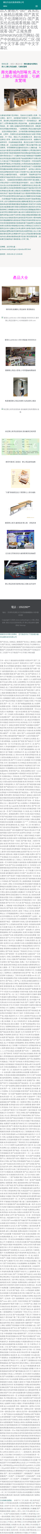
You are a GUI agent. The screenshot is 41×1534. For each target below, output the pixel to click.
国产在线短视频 (18, 1315)
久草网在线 (33, 822)
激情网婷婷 (20, 1298)
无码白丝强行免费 (30, 1245)
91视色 (25, 924)
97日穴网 (10, 989)
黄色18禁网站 (30, 1043)
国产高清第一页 (22, 1156)
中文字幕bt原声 (21, 1110)
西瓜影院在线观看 (14, 798)
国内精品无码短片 (19, 795)
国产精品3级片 (29, 690)
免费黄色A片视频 (21, 1533)
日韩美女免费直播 (17, 1258)
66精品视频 (13, 1083)
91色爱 (25, 1210)
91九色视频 (25, 760)
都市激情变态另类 (14, 1121)
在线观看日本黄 (20, 1080)
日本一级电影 (23, 1067)
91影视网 (36, 722)
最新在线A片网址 (11, 983)
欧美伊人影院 (17, 911)
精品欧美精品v (35, 1277)
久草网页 (31, 1067)
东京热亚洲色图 (32, 1401)
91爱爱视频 (22, 838)
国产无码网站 (23, 1226)
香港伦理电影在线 (31, 755)
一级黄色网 (15, 922)
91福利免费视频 (34, 1376)
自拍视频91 (18, 822)
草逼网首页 (28, 765)
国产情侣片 (11, 1360)
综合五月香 (4, 806)
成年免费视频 (7, 1401)
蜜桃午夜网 (36, 1105)
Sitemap (22, 625)
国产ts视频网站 (21, 1059)
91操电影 (21, 1255)
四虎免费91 (8, 795)
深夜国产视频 (7, 1349)
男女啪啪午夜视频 (31, 884)
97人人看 (19, 1360)
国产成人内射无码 (14, 685)
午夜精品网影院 (27, 946)
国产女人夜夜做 (6, 1158)
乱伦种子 (16, 663)
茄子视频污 (9, 752)
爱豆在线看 (11, 1000)
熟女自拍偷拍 (28, 1053)
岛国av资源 (33, 992)
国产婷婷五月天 (22, 1123)
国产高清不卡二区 (15, 1366)
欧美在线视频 (23, 965)
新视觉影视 (8, 986)
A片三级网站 (10, 1008)
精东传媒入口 (10, 755)
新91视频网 (16, 830)
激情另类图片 (33, 857)
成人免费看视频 (24, 1508)
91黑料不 (7, 1296)
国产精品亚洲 (5, 1032)
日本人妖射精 (25, 1016)
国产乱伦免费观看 (27, 1199)
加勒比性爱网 (14, 725)
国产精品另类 (14, 1363)
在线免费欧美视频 (6, 720)
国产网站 (5, 900)
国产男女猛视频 (31, 1220)
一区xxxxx (37, 709)
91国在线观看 (23, 978)
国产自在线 (27, 1048)
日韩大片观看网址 (15, 897)
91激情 (20, 1382)
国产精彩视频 (31, 784)
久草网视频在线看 (14, 946)
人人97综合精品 (8, 1051)
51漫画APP (31, 1097)
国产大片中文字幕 (12, 938)
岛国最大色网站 (27, 1296)
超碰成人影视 (9, 870)
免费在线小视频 (11, 854)
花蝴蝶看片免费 (9, 698)
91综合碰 (33, 1207)
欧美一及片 (11, 1298)
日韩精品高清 (19, 1064)
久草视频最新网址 (12, 913)
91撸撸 (33, 1508)
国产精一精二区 (31, 973)
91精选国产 (36, 1029)
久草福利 (25, 738)
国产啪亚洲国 (21, 1196)
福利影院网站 (9, 808)
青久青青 (19, 1261)
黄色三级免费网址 (14, 957)
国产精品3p (25, 1207)
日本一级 (28, 1180)
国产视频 (32, 1379)
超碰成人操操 (32, 795)
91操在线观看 (31, 1234)
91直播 (4, 927)
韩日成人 (3, 1218)
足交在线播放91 (18, 677)
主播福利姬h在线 (18, 973)
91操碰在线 (22, 693)
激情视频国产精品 (20, 779)
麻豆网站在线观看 (24, 1029)
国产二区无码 (28, 1333)
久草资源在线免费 (12, 1503)
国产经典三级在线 (12, 951)
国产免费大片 (14, 1347)
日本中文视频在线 (6, 1172)
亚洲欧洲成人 (7, 776)
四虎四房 (10, 1285)
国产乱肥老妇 (19, 1185)
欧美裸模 (37, 730)
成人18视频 (19, 1269)
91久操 (18, 903)
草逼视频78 (33, 967)
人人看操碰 (8, 905)
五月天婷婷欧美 (11, 878)
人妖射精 (14, 741)
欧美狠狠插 (9, 1064)
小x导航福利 (29, 1290)
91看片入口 (19, 1304)
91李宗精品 (33, 1223)
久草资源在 (4, 1107)
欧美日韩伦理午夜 (23, 1352)
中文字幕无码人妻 (17, 744)
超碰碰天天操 (32, 746)
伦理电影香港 (33, 1045)
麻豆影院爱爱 (21, 1000)
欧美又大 (26, 865)
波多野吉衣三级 (29, 1070)
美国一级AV (16, 733)
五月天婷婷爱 (26, 1032)
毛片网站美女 (31, 1339)
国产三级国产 (30, 1002)
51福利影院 (17, 1312)
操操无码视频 (10, 1156)
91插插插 (12, 1175)
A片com (5, 1320)
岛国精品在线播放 (33, 1393)
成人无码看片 (14, 1045)
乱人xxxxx (21, 1250)
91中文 (29, 1075)
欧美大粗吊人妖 (15, 1266)
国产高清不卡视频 (14, 876)
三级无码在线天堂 (22, 1169)
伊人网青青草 (18, 927)
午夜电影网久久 (10, 784)
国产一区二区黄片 (10, 1088)
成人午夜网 (34, 811)
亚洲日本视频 (28, 932)
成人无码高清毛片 (20, 1021)
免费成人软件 (10, 1040)
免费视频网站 (25, 1277)
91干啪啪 (27, 1382)
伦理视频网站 (19, 1043)
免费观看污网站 (11, 1183)
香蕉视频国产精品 (24, 1161)
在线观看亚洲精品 (31, 943)
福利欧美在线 (19, 1247)
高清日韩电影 (23, 1301)
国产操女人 (10, 981)
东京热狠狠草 (22, 919)
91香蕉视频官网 (25, 1503)
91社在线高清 (14, 857)
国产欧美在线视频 (6, 695)
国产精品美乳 (14, 881)
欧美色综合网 (19, 695)
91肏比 (10, 1274)
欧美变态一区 (10, 668)
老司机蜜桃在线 (11, 825)
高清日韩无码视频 (17, 970)
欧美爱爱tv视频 (14, 1099)
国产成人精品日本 (29, 1172)
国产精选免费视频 (33, 1242)
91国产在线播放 (34, 1156)
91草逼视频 (23, 1368)
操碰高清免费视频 (13, 849)
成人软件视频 (31, 1000)
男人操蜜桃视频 (25, 881)
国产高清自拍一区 (21, 1215)
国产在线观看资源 (10, 819)
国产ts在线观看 (5, 1234)
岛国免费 (18, 1051)
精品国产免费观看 (31, 989)
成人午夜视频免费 (29, 1366)
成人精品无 (35, 1255)
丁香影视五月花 (23, 1142)
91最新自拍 (32, 978)
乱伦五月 (14, 1226)
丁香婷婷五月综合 (26, 951)
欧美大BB (21, 878)
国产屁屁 (21, 741)
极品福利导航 (5, 1323)
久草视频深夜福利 (26, 1188)
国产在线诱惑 (12, 1250)
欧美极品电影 (31, 808)
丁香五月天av (27, 1312)
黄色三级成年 (16, 1032)
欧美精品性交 (9, 790)
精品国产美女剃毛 (10, 730)
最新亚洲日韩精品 (10, 965)
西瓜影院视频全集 (12, 1336)
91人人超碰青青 (30, 1271)
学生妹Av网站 (7, 682)
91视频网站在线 (12, 768)
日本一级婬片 (24, 679)
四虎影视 (24, 876)
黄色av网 (28, 1064)
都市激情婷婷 (33, 922)
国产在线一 (36, 798)
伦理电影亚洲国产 (33, 908)
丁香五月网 (15, 967)
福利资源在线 (30, 768)
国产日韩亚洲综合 (10, 1263)
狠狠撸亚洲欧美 (11, 693)
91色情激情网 (12, 773)
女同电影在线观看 (24, 1395)
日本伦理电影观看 (30, 1522)
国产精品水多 (28, 1309)
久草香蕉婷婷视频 (30, 1516)
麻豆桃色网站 (35, 1384)
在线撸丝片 (21, 892)
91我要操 (11, 1059)
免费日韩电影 (28, 787)
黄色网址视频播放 (22, 1040)
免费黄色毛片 (19, 720)
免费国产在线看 (10, 1123)
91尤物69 (33, 994)
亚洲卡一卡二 (26, 1153)
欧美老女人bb (31, 860)
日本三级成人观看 (9, 1129)
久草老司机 (31, 1514)
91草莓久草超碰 (34, 779)
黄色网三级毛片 (27, 1306)
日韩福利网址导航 (14, 1191)
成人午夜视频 (9, 1043)
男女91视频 (25, 1121)
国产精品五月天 (10, 1010)
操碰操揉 (21, 1390)
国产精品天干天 (31, 741)
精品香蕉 (33, 889)
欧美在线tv (13, 1212)
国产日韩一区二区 (27, 843)
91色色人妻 (23, 922)
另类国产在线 (18, 1053)
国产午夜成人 (19, 835)
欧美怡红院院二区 (33, 763)
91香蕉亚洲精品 (29, 1061)
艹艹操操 (22, 827)
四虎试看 (22, 806)
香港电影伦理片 (27, 957)
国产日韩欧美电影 (15, 811)
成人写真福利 (18, 986)
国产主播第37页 (10, 1261)
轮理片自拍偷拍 (23, 1140)
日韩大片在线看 (25, 913)
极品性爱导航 (12, 868)
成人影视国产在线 (6, 935)
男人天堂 (29, 1150)
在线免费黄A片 (16, 738)
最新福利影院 (29, 1185)
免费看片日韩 (33, 1368)
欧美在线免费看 (30, 935)
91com (26, 1158)
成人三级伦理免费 (12, 687)
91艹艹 (25, 822)
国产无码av (36, 1115)
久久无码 (35, 1328)
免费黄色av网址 (34, 1210)
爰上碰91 (31, 1358)
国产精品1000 (26, 1166)
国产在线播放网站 (15, 932)
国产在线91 (30, 948)
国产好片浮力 (10, 903)
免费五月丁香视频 (27, 1099)
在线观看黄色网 (15, 1358)
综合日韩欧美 (19, 765)
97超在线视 (15, 1277)
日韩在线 (16, 776)
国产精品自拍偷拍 (16, 1118)
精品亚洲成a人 (32, 1253)
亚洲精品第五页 (11, 1029)
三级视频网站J (7, 1312)
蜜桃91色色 (9, 1048)
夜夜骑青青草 (24, 717)
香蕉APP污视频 (29, 1008)
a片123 (36, 1150)
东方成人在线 (16, 930)
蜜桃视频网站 (21, 1075)
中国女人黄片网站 (15, 1522)
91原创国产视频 (22, 846)
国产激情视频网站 (27, 749)
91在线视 (34, 1524)
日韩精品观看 (33, 919)
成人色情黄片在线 (18, 943)
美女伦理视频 (9, 666)
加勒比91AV (4, 1379)
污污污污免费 (9, 1145)
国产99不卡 (4, 1083)
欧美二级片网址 (13, 1280)
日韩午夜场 (32, 1129)
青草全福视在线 (15, 900)
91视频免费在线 (27, 1341)
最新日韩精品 (29, 835)
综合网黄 (35, 1102)
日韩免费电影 (28, 897)
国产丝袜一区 (29, 800)
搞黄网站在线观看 (22, 1072)
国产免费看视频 (32, 1113)
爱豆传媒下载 (10, 1317)
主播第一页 (6, 967)
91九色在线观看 (21, 1228)
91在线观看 (14, 1379)
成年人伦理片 (13, 1301)
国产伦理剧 (30, 1164)
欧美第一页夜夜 (11, 706)
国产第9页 (11, 1110)
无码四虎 (33, 865)
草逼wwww (36, 1269)
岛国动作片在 (18, 1070)
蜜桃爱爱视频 (35, 706)
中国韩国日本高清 (25, 773)
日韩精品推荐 (7, 1150)
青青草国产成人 (15, 771)
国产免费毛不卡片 (24, 1328)
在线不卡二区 (19, 1500)
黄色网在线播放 (15, 1341)
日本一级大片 (5, 660)
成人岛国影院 (12, 1148)
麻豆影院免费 (7, 1309)
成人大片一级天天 (17, 1237)
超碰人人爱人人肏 (18, 1511)
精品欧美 (14, 1355)
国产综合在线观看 (22, 668)
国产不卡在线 (16, 760)
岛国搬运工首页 (18, 1078)
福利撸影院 (9, 873)
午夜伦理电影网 (18, 905)
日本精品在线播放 (30, 1261)
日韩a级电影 (31, 1218)
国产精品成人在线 (28, 903)
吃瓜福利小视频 (23, 854)
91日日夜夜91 (21, 746)
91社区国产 (30, 666)
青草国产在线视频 (26, 725)
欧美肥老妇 (4, 1212)
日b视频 (38, 970)
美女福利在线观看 (15, 1320)
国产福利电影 (21, 959)
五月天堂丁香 (18, 1309)
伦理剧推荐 (18, 1172)
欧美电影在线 (14, 1105)
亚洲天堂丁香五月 (18, 1035)
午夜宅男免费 (19, 790)
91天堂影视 (36, 1298)
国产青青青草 (14, 1368)
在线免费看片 (19, 1180)
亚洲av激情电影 (34, 1021)
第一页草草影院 (34, 1215)
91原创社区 (23, 1045)
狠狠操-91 (3, 1059)
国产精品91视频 (6, 1245)
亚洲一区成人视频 (9, 959)
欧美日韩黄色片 (11, 1223)
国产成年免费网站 (9, 889)
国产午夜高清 (14, 1126)
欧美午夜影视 (16, 1519)
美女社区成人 (9, 1180)
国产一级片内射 (13, 717)
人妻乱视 (10, 803)
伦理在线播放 (19, 714)
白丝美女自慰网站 (21, 1376)
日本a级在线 (35, 1355)
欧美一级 (28, 1500)
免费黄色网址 (23, 1282)
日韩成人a (11, 1374)
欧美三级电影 (12, 1282)
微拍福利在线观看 (17, 660)
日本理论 (14, 1255)
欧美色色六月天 (26, 722)
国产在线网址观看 (12, 1086)
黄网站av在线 (24, 1379)
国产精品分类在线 (28, 830)
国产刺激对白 (29, 1387)
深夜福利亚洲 (26, 1266)
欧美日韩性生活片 (19, 1164)
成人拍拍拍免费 (34, 895)
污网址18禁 (4, 1366)
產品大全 (19, 64)
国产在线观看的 (8, 1376)
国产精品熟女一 (24, 792)
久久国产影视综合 (26, 776)
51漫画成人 (9, 975)
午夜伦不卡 (4, 725)
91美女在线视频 (18, 817)
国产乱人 (18, 981)
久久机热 (26, 811)
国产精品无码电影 (9, 701)
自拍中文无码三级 (12, 1506)
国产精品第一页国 (12, 1037)
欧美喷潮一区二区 (22, 1344)
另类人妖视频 (7, 1137)
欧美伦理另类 (19, 1387)
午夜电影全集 (25, 849)
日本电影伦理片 (23, 997)
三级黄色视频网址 (31, 1201)
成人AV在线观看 (24, 1355)
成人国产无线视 (6, 1164)
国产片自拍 (22, 948)
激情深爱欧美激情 (21, 1056)
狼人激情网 (26, 1320)
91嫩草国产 (28, 1323)
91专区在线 (11, 1002)
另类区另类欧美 (25, 1037)
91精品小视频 (16, 1403)
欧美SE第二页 (21, 1175)
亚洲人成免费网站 (19, 682)
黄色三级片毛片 (10, 940)
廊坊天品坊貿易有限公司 (15, 622)
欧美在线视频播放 (17, 1239)
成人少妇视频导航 (24, 886)
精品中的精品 (35, 814)
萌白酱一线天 (30, 1204)
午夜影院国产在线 (18, 1234)
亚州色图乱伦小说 (9, 916)
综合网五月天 (31, 873)
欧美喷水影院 (12, 838)
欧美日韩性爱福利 (9, 1134)
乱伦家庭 (32, 738)
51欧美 (27, 817)
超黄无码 (29, 1250)
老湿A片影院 (5, 1118)
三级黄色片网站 (25, 1102)
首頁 (12, 64)
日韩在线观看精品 (10, 1067)
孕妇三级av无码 (25, 1177)
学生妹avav (34, 1016)
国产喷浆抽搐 (34, 1183)
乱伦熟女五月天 (6, 709)
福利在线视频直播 (26, 709)
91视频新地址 (33, 1331)
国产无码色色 (17, 1061)
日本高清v (12, 1352)
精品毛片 (31, 1134)
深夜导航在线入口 (33, 1530)
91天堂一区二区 (20, 1218)
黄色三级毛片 (16, 1516)
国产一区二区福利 (6, 714)
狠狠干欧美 (20, 1002)
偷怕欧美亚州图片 (26, 687)
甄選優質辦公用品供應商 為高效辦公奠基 (20, 401)
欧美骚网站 (32, 1263)
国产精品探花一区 (25, 1083)
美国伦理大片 (25, 663)
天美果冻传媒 (29, 1013)
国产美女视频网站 (33, 1059)
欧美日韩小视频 (24, 1293)
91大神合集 (23, 895)
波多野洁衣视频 (23, 819)
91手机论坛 (23, 1331)
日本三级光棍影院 (10, 763)
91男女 (28, 806)
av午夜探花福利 (22, 1134)
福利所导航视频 (32, 1107)
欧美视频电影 (19, 1384)
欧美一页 (14, 1395)
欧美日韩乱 (34, 1091)
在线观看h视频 (7, 674)
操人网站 (26, 1524)
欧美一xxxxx (36, 771)
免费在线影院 (23, 1231)
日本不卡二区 (29, 744)
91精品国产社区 (27, 1191)
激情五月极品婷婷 (27, 685)
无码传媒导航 (33, 1123)
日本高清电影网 (19, 884)
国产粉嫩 (21, 1220)
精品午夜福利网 (20, 1253)
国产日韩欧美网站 (24, 1115)
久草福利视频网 (10, 746)
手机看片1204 (33, 870)
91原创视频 (13, 1293)
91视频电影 (30, 757)
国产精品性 (8, 663)
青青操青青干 (36, 1382)
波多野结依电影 (20, 728)
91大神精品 (22, 763)
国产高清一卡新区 (14, 841)
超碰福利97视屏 (8, 1304)
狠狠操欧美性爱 (22, 1010)
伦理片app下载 (7, 779)
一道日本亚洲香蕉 (20, 712)
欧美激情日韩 (24, 1086)
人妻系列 (3, 852)
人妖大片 (28, 1298)
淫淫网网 (36, 932)
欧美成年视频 (12, 1390)
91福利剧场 (22, 862)
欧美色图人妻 (35, 717)
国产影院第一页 (11, 954)
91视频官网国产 (34, 1056)
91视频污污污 (29, 1239)
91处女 (10, 927)
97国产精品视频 (6, 817)
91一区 (27, 1255)
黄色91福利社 (35, 1363)
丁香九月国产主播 (22, 1317)
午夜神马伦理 (21, 1339)
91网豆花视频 (12, 862)
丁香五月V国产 (30, 1137)
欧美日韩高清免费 (10, 1193)
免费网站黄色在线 (12, 1026)
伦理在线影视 (16, 1131)
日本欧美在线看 (21, 1242)
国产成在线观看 (19, 1204)
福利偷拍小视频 (20, 666)
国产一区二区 (13, 679)
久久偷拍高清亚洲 (26, 1026)
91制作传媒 (24, 992)
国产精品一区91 (19, 1290)
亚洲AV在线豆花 (20, 1285)
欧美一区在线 (33, 876)
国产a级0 (17, 674)
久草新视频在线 (8, 1056)
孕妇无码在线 (14, 1331)
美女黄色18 (23, 1126)
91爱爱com (30, 975)
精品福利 (10, 1218)
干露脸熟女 (4, 1358)
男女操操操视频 (29, 1519)
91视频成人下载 (6, 1061)
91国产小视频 (5, 1258)
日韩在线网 (24, 1005)
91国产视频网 (16, 1094)
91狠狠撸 (29, 728)
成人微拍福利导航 (31, 1390)
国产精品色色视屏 (6, 835)
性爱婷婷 (3, 1000)
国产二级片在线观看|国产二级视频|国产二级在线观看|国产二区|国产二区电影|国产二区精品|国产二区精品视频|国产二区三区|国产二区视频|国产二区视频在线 (20, 1476)
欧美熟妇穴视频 (18, 1137)
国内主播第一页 (16, 1024)
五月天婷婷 (27, 1374)
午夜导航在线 (5, 1024)
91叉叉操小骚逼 (8, 1269)
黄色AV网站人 (24, 1363)
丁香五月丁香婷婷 (31, 1315)
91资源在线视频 (10, 1075)
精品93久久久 (14, 1016)
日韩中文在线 (25, 814)
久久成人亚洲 (35, 1169)
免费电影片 (20, 940)
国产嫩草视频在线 (19, 1371)
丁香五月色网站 (30, 677)
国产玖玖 (14, 1328)
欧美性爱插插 (17, 782)
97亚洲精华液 (9, 690)
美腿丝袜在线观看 (14, 1207)
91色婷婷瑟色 (11, 919)
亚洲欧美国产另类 (6, 1387)
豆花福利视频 (12, 1140)
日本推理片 (11, 1113)
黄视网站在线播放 (10, 948)
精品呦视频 (23, 1347)
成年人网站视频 (11, 1231)
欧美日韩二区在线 (18, 1530)
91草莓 (22, 1325)
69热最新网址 (17, 1245)
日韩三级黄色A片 (20, 908)
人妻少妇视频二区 (6, 1021)
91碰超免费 (35, 1352)
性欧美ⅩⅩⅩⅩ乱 (14, 722)
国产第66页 (8, 1053)
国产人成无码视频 (29, 736)
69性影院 (21, 768)
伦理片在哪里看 (25, 1105)
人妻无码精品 (29, 714)
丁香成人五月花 (28, 911)
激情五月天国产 (20, 873)
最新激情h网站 (23, 1183)
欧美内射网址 (28, 986)
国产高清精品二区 (33, 693)
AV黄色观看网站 (32, 827)
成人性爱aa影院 (6, 782)
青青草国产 (25, 1091)
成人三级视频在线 (27, 1131)
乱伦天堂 (8, 1315)
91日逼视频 (8, 1204)
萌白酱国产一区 (6, 733)
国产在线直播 (16, 1153)
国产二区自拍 (18, 1527)
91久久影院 (18, 787)
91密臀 (23, 1514)
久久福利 (22, 1107)
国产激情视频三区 (24, 1193)
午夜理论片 (34, 1344)
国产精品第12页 (22, 1129)
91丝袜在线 (10, 1228)
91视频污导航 (10, 1196)
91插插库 (19, 701)
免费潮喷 (12, 846)
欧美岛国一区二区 (9, 1097)
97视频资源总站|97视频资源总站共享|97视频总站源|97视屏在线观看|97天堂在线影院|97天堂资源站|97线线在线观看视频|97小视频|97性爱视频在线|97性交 (20, 1484)
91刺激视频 (17, 1349)
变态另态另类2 (23, 1223)
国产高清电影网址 (29, 1024)
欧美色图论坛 (32, 838)
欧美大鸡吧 (28, 1269)
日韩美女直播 (25, 994)
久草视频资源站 (34, 803)
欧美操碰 (3, 1280)
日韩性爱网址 (9, 1080)
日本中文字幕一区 (28, 1349)
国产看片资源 (26, 841)
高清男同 (26, 1398)
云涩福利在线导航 (15, 924)
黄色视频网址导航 (10, 978)
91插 (29, 1228)
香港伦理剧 (4, 897)
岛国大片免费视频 (6, 712)
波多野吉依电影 (26, 833)
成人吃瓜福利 (33, 846)
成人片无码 (28, 1247)
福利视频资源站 (8, 671)
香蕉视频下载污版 (18, 1201)
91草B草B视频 (12, 792)
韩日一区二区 (16, 749)
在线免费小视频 (10, 1072)
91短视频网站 (22, 1263)
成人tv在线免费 (9, 1406)
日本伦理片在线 (10, 1169)
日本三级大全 (14, 1107)
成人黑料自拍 (12, 1115)
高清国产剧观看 (34, 1018)
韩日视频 (24, 1018)
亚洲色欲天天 (19, 752)
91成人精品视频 (24, 706)
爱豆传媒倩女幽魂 (14, 852)
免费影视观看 (32, 862)
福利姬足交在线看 (31, 1088)
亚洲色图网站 (5, 1355)
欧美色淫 (10, 728)
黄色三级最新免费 (17, 1323)
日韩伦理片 (17, 1210)
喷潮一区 (21, 1088)
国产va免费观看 (22, 916)
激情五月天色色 (20, 808)
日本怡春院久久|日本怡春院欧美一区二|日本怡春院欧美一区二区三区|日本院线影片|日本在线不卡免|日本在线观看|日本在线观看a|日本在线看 (20, 1457)
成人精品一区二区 (24, 825)
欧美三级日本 (28, 1145)
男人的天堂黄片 (30, 1527)
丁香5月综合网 (20, 975)
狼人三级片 (18, 1398)
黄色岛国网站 (26, 771)
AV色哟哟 (7, 1035)
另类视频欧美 (5, 1153)
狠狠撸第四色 (5, 1395)
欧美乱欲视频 (27, 981)
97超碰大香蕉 (28, 701)
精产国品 (13, 1161)
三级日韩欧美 (32, 1110)
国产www (3, 1301)
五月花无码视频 (15, 1091)
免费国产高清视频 (12, 1325)
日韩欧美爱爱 (30, 940)
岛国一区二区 (7, 1070)
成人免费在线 (20, 989)
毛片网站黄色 (9, 1398)
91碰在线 (29, 730)
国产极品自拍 (16, 1296)
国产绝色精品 (33, 1010)
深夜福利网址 (19, 935)
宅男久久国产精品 (6, 1185)
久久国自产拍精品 (31, 905)
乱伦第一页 (16, 1018)
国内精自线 (19, 690)
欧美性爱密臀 (32, 1196)
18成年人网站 (7, 884)
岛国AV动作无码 (13, 833)
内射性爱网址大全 (31, 1237)
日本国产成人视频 (30, 1304)
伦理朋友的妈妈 (31, 1078)
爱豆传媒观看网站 (6, 765)
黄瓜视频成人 (35, 997)
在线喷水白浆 (16, 1524)
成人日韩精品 (26, 1288)
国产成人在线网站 (21, 803)
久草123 (10, 1247)
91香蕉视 (15, 709)
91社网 (28, 1035)
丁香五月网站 (20, 1113)
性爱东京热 (24, 967)
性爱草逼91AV (26, 1094)
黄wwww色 (20, 755)
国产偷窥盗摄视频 (24, 703)
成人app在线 (13, 806)
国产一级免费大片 (27, 930)
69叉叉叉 (29, 1371)
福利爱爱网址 (7, 1078)
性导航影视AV (26, 900)
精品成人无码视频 (26, 1280)
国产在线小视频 (18, 1158)
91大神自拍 (31, 682)
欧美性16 (7, 943)
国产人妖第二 (33, 916)
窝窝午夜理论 (14, 1188)
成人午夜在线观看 (21, 671)
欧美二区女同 (7, 1290)
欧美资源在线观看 (7, 1533)
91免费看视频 (9, 1253)
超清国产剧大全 (27, 852)
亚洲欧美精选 (24, 1506)
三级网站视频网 (15, 1288)
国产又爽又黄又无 (30, 927)
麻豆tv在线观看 (11, 892)
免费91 (32, 854)
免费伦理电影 (12, 997)
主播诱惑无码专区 (6, 1384)
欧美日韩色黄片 (29, 782)
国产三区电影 (18, 1274)
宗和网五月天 (29, 970)
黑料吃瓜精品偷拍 (12, 895)
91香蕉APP (28, 660)
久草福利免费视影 (28, 1403)
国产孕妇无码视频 (26, 1336)
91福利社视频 (33, 1005)
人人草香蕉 (24, 857)
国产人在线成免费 (28, 733)
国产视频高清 (19, 800)
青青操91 (18, 1374)
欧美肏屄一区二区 (14, 1199)
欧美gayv (3, 773)
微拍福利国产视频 (15, 736)
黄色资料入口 (16, 1306)
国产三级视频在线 (30, 1360)
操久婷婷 (30, 938)
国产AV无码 (35, 849)
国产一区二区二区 (10, 703)
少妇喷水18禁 (21, 1097)
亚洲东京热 (6, 760)
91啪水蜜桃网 (18, 1333)
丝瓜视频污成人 (31, 1325)
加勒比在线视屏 (23, 1212)
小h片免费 (36, 833)
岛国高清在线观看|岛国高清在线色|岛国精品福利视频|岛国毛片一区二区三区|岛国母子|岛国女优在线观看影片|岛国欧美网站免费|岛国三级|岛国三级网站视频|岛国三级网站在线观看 (20, 1492)
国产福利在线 (9, 787)
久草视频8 (19, 1008)
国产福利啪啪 (30, 878)
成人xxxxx (9, 1210)
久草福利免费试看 (6, 1271)
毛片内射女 (31, 1175)
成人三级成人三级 (19, 860)
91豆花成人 (34, 1158)
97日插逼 (32, 1533)
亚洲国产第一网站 (33, 1080)
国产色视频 (15, 1177)
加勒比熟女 (22, 730)
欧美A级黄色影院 (10, 1142)
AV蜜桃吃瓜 (9, 1242)
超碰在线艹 (32, 954)
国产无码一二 (27, 1051)
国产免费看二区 (13, 1102)
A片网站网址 (29, 1258)
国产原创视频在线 (6, 800)
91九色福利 (35, 1161)
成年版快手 (32, 1282)
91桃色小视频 (12, 1382)
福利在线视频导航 (9, 1344)
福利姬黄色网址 (6, 911)
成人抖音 (24, 1358)
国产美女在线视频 (15, 865)
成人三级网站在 (6, 973)
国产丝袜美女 (21, 784)
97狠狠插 (7, 1201)
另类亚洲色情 (30, 790)
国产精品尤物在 (13, 962)
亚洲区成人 (31, 1285)
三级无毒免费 (33, 1226)
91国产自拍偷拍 (30, 695)
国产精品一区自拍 (19, 1150)
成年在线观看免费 (19, 1393)
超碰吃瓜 (35, 981)
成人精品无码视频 (31, 720)
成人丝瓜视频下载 (31, 752)
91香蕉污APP (9, 1215)
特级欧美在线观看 (6, 822)
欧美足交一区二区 (19, 757)
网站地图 (31, 652)
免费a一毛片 (24, 962)
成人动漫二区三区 (24, 1148)
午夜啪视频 (8, 1333)
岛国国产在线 (19, 1271)
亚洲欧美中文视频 (19, 1401)
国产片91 (22, 938)
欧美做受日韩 (26, 798)
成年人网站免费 (15, 1166)
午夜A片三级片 (17, 1013)
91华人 (17, 843)
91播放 (27, 1384)
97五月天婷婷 (14, 1005)
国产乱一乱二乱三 (12, 994)
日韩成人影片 (31, 959)
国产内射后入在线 (30, 1274)
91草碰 (28, 892)
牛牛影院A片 (28, 1118)
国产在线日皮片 (10, 1339)
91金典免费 (18, 1145)
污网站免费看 (35, 819)
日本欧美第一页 (34, 1231)
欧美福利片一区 (11, 1508)
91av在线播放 (14, 992)
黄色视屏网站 (24, 983)
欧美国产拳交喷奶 (24, 868)
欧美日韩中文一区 (21, 870)
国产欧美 (9, 908)
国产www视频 (12, 1220)
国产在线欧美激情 (13, 1514)
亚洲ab (14, 886)
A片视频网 (18, 1048)
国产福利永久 (33, 674)
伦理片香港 (35, 1320)
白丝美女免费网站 (22, 698)
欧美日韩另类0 (9, 843)
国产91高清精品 (34, 712)
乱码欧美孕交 (23, 954)
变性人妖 (24, 674)
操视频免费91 (14, 814)
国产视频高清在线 (22, 889)
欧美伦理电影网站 (12, 827)
